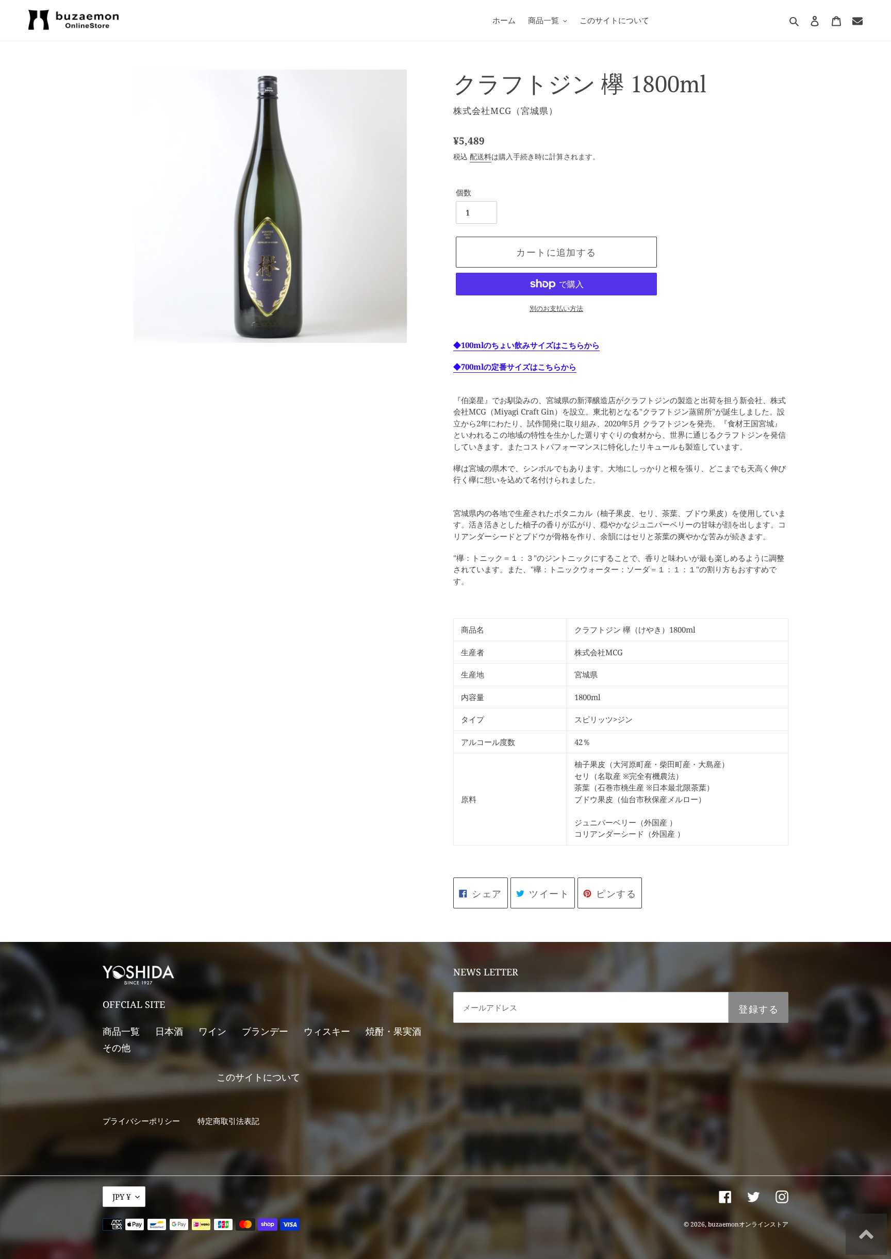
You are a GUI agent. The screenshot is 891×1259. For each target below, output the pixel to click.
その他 (116, 1047)
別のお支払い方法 (556, 308)
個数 (463, 192)
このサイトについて (258, 1077)
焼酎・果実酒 (393, 1031)
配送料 (480, 156)
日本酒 (169, 1031)
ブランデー (265, 1031)
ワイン (212, 1031)
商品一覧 (121, 1031)
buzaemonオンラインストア (748, 1224)
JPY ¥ (121, 1196)
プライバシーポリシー (141, 1121)
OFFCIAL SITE (134, 1004)
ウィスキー (327, 1031)
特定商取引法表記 (228, 1121)
